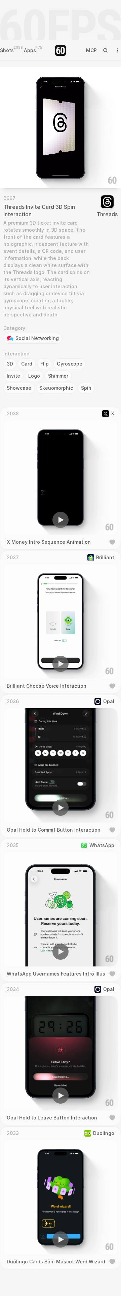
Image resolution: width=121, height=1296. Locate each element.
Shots (7, 50)
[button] (22, 173)
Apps (30, 50)
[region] (60, 127)
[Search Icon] (105, 50)
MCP (91, 50)
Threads (107, 214)
